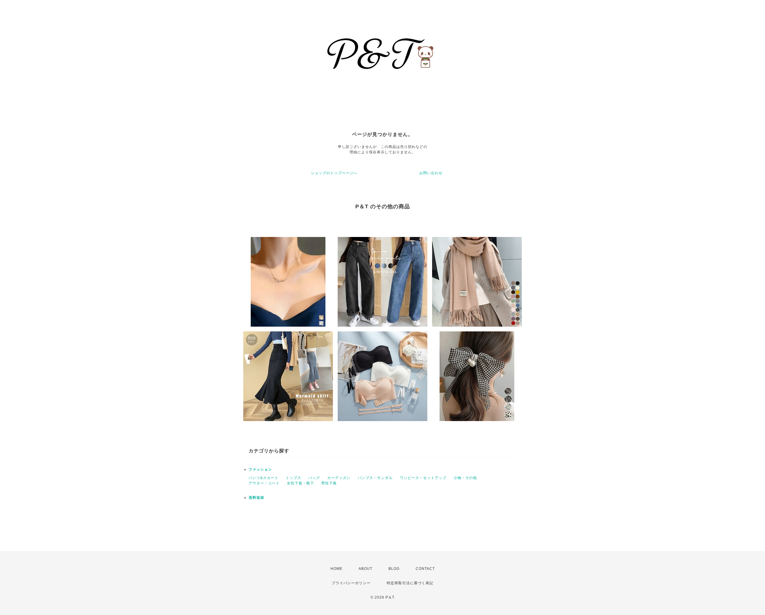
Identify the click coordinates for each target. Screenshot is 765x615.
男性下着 (329, 483)
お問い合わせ (431, 173)
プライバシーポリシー (351, 583)
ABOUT (365, 569)
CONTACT (425, 569)
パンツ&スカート (264, 478)
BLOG (394, 569)
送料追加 (256, 497)
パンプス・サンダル (375, 478)
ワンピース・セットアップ (423, 478)
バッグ (314, 478)
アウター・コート (264, 483)
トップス (293, 478)
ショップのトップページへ (334, 173)
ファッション (260, 469)
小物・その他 (465, 478)
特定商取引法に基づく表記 (410, 583)
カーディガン (339, 478)
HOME (336, 569)
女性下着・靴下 (300, 483)
